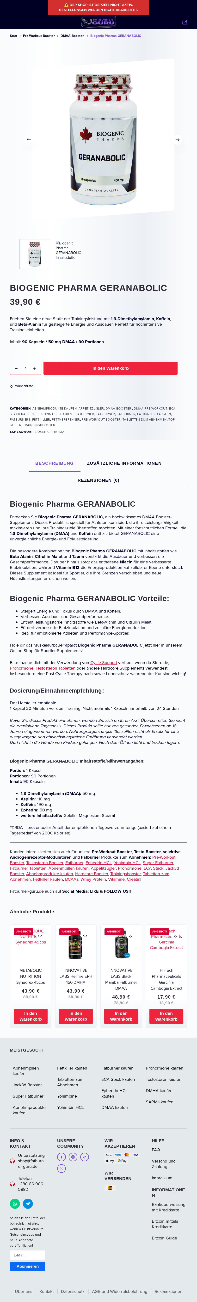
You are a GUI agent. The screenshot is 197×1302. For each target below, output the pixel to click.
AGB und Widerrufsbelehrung (119, 1291)
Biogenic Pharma (50, 431)
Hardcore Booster (91, 874)
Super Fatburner (158, 863)
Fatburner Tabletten (28, 868)
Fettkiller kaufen (48, 879)
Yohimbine (67, 1096)
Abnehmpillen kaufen (69, 868)
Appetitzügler (91, 408)
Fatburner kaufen (117, 1068)
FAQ (156, 1150)
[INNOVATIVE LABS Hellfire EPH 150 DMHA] (76, 945)
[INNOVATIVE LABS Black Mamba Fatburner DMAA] (121, 945)
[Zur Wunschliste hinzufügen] (40, 936)
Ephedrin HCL (47, 414)
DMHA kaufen (159, 1091)
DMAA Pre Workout (150, 408)
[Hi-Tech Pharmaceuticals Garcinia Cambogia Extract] (166, 945)
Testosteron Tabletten (55, 668)
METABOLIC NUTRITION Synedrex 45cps (30, 976)
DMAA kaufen (114, 1107)
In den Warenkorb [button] (30, 1016)
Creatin (133, 879)
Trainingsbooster (39, 425)
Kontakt (47, 1291)
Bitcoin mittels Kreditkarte (165, 1224)
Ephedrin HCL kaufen (114, 1093)
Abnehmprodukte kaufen (54, 408)
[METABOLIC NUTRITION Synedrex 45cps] (30, 945)
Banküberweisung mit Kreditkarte (168, 1207)
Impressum (162, 1178)
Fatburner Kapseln (154, 414)
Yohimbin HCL (127, 863)
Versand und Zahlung (164, 1164)
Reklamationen (168, 1291)
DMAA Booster (119, 408)
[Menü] (12, 22)
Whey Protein (93, 879)
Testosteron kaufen (163, 1079)
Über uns (23, 1291)
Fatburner (126, 414)
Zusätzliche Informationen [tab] (124, 463)
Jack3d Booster (27, 1085)
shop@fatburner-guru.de (31, 1163)
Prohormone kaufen (164, 1068)
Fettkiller (41, 419)
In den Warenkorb (110, 368)
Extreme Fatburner (77, 414)
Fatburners (20, 419)
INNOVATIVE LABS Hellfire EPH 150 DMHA (76, 976)
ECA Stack (153, 868)
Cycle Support (103, 663)
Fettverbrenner (66, 419)
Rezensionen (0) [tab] (99, 480)
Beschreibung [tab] (54, 463)
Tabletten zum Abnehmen (145, 419)
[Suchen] (176, 22)
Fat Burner (105, 414)
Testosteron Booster (44, 863)
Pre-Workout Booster (101, 419)
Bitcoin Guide (164, 1238)
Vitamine (116, 879)
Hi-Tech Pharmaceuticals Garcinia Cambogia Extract (166, 979)
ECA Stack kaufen (118, 1079)
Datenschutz (73, 1291)
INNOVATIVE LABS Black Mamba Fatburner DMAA (121, 979)
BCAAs (71, 879)
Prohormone (21, 668)
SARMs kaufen (159, 1102)
